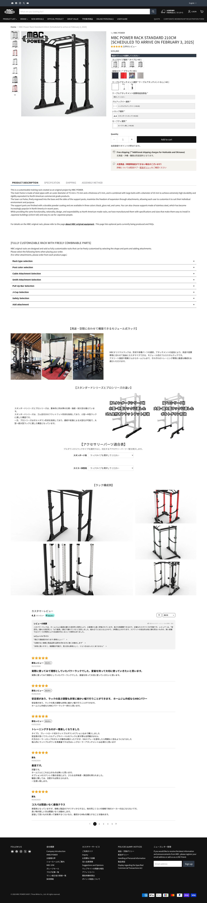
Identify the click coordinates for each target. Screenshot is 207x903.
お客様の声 (50, 858)
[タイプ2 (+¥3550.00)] (124, 64)
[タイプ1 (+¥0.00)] (115, 64)
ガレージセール (52, 868)
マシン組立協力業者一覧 (56, 875)
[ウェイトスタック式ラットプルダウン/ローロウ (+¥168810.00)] (132, 87)
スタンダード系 (80, 455)
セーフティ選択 (119, 121)
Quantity (114, 134)
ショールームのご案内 (55, 861)
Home (13, 27)
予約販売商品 (87, 19)
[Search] (153, 11)
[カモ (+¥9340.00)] (132, 76)
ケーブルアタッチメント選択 (140, 82)
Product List (9, 19)
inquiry (85, 854)
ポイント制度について (91, 879)
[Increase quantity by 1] (132, 139)
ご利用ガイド (87, 851)
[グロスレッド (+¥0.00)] (124, 76)
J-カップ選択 (118, 111)
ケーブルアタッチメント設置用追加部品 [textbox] (130, 93)
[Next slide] (15, 95)
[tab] (25, 183)
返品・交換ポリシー (126, 851)
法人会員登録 (87, 861)
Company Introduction (55, 851)
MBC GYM (50, 865)
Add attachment (103, 304)
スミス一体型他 (80, 468)
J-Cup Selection (103, 292)
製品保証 (121, 861)
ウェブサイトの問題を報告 (93, 868)
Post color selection (103, 267)
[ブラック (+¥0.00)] (115, 76)
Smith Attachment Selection (103, 280)
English (191, 3)
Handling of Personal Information (131, 858)
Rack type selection (103, 261)
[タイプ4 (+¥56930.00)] (141, 64)
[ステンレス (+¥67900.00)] (141, 76)
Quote (157, 19)
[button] (15, 35)
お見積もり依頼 (88, 858)
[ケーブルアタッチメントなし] (115, 87)
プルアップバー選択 (121, 101)
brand (23, 19)
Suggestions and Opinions (93, 865)
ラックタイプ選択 (126, 59)
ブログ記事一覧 (52, 872)
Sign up (189, 863)
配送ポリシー (145, 167)
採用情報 (50, 879)
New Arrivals (37, 19)
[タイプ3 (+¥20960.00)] (132, 64)
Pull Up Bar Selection (103, 286)
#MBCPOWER (52, 854)
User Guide (122, 19)
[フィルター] (159, 615)
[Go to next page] (117, 824)
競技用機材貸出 (88, 875)
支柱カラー (124, 71)
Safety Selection (103, 298)
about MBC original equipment (79, 224)
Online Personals (105, 19)
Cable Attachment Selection (103, 273)
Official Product (55, 19)
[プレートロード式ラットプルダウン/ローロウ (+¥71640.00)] (124, 87)
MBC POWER (119, 32)
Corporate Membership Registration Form (184, 19)
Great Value (72, 19)
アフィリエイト (88, 872)
